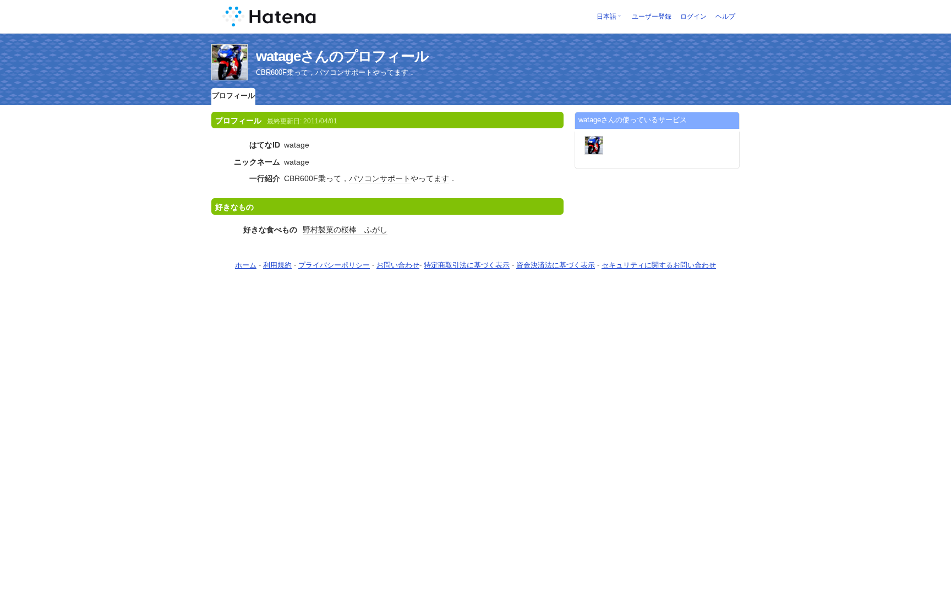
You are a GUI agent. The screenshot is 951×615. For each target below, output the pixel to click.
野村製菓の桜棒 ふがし (345, 229)
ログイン (693, 16)
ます (441, 178)
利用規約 (277, 265)
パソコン (364, 178)
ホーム (245, 265)
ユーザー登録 (651, 16)
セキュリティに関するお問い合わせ (659, 265)
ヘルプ (725, 16)
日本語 (606, 16)
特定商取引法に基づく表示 (467, 265)
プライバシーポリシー (334, 265)
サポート (395, 178)
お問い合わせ (397, 265)
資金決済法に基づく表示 (555, 265)
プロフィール (233, 95)
